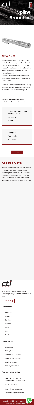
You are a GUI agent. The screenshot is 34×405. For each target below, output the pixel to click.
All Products (17, 152)
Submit (23, 225)
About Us (7, 301)
